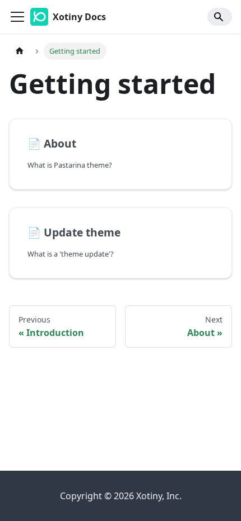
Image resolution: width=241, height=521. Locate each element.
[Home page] (19, 51)
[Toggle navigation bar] (17, 16)
